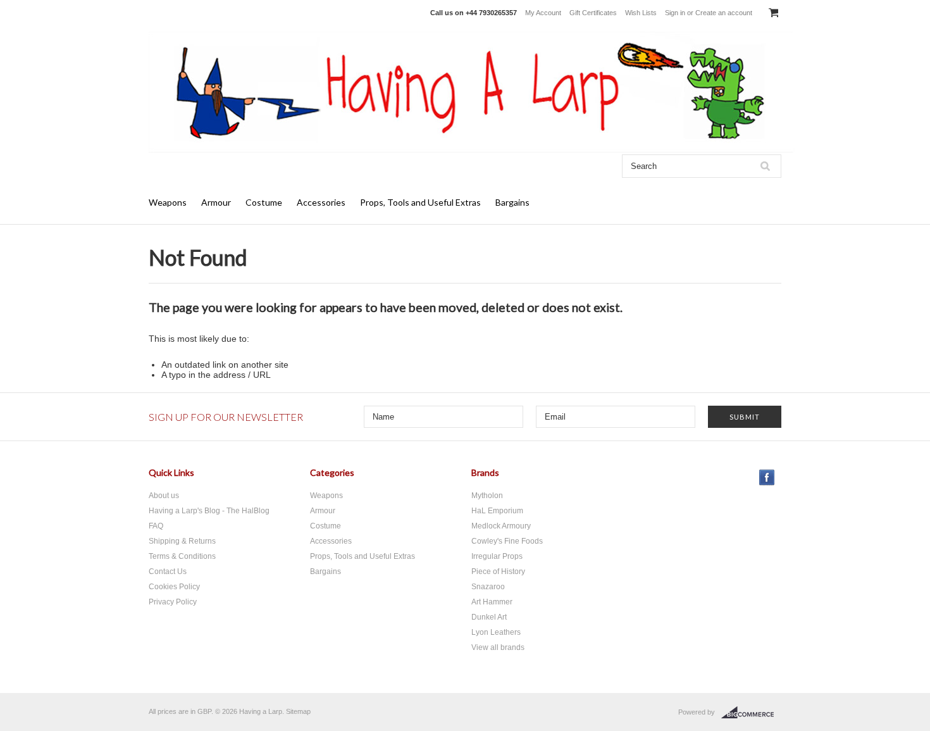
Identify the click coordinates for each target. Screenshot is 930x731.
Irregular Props (497, 556)
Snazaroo (488, 586)
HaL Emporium (497, 510)
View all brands (497, 647)
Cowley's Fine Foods (507, 541)
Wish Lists (641, 12)
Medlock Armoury (501, 526)
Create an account (723, 12)
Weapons (168, 202)
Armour (216, 202)
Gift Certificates (593, 12)
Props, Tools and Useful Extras (420, 202)
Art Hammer (491, 601)
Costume (263, 202)
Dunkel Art (489, 617)
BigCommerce (751, 713)
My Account (543, 12)
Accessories (321, 202)
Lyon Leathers (496, 632)
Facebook (767, 477)
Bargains (512, 202)
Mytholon (487, 495)
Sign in (675, 12)
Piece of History (498, 571)
